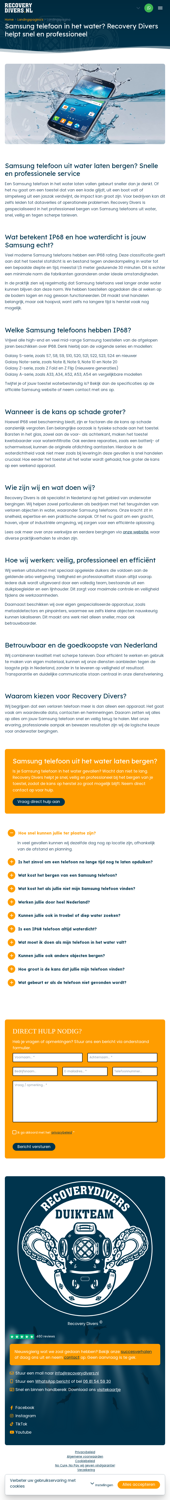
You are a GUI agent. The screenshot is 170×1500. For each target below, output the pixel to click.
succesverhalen (136, 1351)
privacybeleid (62, 1132)
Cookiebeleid (85, 1461)
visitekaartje (109, 1389)
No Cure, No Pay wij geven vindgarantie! (85, 1465)
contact (71, 1357)
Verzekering (86, 1470)
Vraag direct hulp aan (38, 801)
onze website (135, 532)
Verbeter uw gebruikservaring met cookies (43, 1483)
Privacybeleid (85, 1452)
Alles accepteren (138, 1484)
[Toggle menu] (160, 8)
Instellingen (104, 1485)
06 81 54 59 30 (97, 1381)
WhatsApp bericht (52, 1381)
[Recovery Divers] (19, 8)
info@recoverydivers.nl (77, 1373)
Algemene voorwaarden (85, 1456)
